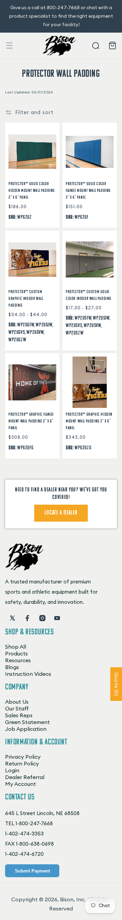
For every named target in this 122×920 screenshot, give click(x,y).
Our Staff (17, 708)
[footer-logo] (24, 568)
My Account (20, 783)
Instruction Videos (28, 673)
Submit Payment (32, 870)
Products (16, 653)
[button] (9, 45)
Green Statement (27, 722)
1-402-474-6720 (24, 854)
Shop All (15, 646)
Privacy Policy (23, 756)
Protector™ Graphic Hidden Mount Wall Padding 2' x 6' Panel (89, 421)
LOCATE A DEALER (61, 513)
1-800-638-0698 (35, 844)
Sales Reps (19, 715)
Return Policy (22, 763)
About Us (16, 701)
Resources (18, 660)
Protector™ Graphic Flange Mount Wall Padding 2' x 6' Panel (31, 421)
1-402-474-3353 (24, 833)
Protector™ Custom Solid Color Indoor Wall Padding (88, 295)
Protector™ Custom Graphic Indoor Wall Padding (25, 299)
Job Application (25, 728)
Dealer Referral (24, 777)
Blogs (12, 667)
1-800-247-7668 (34, 823)
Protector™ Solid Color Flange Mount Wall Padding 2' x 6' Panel (88, 191)
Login (12, 770)
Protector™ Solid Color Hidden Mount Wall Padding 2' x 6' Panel (31, 191)
